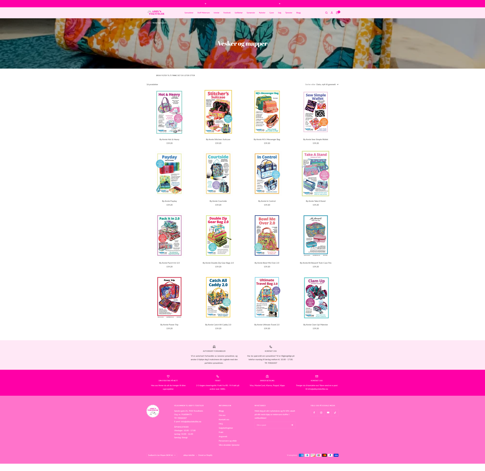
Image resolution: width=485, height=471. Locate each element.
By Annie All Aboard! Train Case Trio (315, 263)
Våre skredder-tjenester (229, 445)
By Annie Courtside (218, 201)
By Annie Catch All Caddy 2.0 (218, 324)
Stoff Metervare (203, 13)
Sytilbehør (239, 13)
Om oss (222, 415)
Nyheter (262, 13)
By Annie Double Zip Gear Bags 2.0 (218, 263)
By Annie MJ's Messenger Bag (267, 139)
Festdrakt (227, 13)
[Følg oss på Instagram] (321, 412)
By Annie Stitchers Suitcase (218, 139)
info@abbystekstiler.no (191, 421)
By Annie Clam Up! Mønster (315, 324)
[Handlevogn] (337, 13)
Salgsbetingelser (226, 428)
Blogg (298, 13)
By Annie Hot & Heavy (169, 139)
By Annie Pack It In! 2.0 (169, 263)
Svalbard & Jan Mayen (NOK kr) (160, 455)
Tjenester (288, 13)
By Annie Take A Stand (315, 201)
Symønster (251, 13)
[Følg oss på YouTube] (328, 412)
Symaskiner (189, 13)
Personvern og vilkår (228, 440)
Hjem (149, 23)
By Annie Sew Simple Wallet (315, 139)
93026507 (182, 418)
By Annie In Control (267, 201)
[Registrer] (292, 425)
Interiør (216, 13)
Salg (279, 13)
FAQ (221, 423)
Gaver (271, 13)
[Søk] (326, 13)
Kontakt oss (224, 419)
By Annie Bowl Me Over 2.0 (267, 263)
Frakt (221, 432)
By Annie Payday (169, 201)
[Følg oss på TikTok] (335, 412)
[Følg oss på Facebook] (314, 412)
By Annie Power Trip (169, 324)
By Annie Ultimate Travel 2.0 (266, 324)
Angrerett (223, 436)
